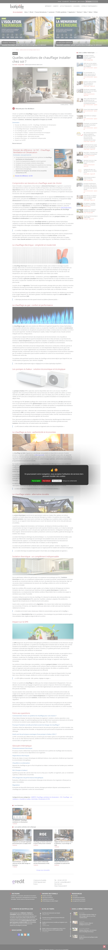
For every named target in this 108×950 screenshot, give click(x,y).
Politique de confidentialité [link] (70, 481)
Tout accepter (36, 481)
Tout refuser (46, 481)
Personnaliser (57, 481)
